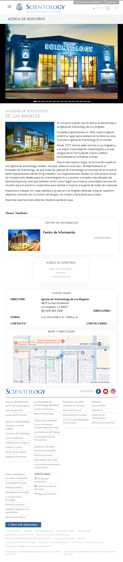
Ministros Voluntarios (15, 517)
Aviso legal (68, 554)
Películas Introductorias (103, 422)
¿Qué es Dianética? (14, 438)
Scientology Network (44, 531)
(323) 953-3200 (54, 310)
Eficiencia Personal (43, 455)
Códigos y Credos (13, 447)
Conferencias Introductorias (98, 416)
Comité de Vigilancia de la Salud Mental (17, 511)
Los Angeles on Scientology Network (46, 403)
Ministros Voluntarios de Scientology (53, 534)
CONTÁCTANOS (96, 323)
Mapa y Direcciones (46, 493)
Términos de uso (107, 551)
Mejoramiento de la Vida (45, 459)
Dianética (28, 531)
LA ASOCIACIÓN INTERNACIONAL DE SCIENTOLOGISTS (28, 538)
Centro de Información (60, 276)
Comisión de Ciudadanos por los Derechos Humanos (28, 546)
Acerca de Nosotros (17, 401)
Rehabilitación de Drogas (17, 492)
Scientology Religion (65, 531)
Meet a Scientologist (43, 413)
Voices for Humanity (43, 409)
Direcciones (61, 272)
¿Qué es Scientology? (18, 421)
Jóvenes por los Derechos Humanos (87, 542)
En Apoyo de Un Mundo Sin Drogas (20, 542)
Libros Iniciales (99, 405)
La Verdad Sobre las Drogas (13, 498)
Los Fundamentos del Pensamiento (44, 438)
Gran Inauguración (14, 410)
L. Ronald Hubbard (13, 531)
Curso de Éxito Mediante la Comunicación (47, 466)
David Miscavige (84, 531)
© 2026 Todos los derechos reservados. (33, 552)
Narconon (81, 538)
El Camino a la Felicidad (16, 478)
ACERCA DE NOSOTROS (60, 263)
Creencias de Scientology (17, 433)
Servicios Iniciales (44, 446)
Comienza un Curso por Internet (19, 534)
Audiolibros (97, 410)
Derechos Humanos (15, 504)
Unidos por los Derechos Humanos (54, 542)
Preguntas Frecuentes (16, 456)
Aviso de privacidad (72, 551)
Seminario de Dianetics (45, 450)
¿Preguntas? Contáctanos (41, 480)
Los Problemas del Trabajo (47, 432)
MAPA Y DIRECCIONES (61, 331)
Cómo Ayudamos (15, 474)
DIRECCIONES (102, 310)
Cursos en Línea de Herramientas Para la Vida (46, 426)
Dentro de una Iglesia (15, 452)
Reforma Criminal (13, 487)
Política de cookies (90, 551)
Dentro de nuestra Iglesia (60, 268)
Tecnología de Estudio (15, 482)
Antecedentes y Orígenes (17, 442)
